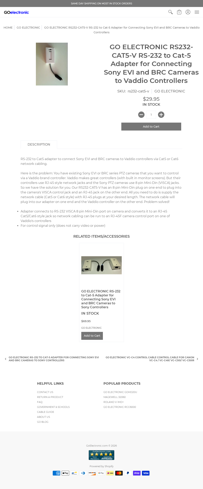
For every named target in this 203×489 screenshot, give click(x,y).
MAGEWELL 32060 (114, 397)
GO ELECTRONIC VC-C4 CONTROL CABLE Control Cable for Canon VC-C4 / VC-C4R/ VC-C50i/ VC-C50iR (150, 359)
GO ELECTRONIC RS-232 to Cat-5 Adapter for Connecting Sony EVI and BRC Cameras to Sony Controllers (100, 299)
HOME (8, 27)
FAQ (39, 402)
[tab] (39, 144)
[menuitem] (170, 12)
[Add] (161, 114)
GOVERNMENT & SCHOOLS (53, 406)
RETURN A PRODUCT (50, 397)
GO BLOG (42, 421)
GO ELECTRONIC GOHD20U (120, 392)
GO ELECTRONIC (28, 27)
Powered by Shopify (102, 466)
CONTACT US (45, 392)
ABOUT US (43, 416)
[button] (170, 12)
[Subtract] (141, 114)
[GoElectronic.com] (16, 12)
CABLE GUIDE (45, 411)
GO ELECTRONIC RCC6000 (119, 406)
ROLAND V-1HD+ (113, 402)
